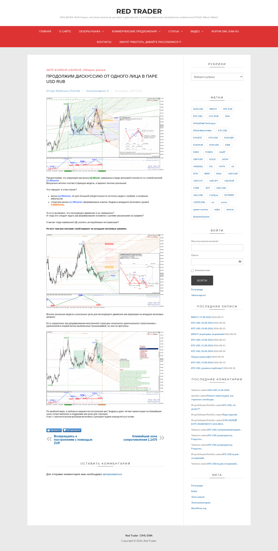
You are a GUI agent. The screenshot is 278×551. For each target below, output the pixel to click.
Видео (195, 31)
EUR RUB (198, 144)
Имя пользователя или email (204, 241)
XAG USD (221, 187)
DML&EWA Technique (204, 123)
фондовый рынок (201, 216)
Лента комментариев (200, 502)
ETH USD (213, 137)
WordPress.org (198, 508)
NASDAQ (198, 166)
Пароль (194, 255)
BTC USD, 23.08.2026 (202, 339)
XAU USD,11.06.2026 (218, 390)
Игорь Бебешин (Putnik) (63, 91)
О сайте (65, 31)
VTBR (196, 187)
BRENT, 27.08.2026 (201, 317)
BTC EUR (227, 108)
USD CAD (233, 173)
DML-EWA (146, 535)
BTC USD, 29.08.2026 (202, 328)
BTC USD (197, 116)
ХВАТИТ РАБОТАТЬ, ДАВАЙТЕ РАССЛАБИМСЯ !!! (150, 41)
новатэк (230, 209)
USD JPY (213, 180)
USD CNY (198, 180)
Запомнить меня (202, 270)
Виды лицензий (230, 414)
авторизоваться (112, 474)
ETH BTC (197, 137)
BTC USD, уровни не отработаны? (207, 368)
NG (211, 166)
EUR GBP (229, 137)
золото (224, 202)
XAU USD (198, 195)
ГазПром (213, 195)
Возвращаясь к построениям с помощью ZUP (73, 440)
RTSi (195, 173)
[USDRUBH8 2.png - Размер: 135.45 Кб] (105, 171)
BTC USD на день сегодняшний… (222, 463)
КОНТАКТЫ (104, 41)
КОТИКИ (229, 195)
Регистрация (197, 289)
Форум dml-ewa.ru (225, 31)
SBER (207, 173)
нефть (217, 209)
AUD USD (198, 108)
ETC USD (222, 130)
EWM (196, 152)
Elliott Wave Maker (202, 130)
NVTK (222, 166)
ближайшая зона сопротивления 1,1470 (140, 438)
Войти (202, 280)
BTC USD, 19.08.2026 (202, 362)
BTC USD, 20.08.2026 (202, 351)
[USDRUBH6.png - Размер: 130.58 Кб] (105, 308)
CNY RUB (214, 116)
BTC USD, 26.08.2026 (202, 322)
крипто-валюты (200, 209)
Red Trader (139, 11)
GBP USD (198, 159)
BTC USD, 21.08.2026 (202, 345)
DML (227, 116)
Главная (45, 31)
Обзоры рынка (89, 31)
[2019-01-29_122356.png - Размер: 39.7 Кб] (105, 405)
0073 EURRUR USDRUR (63, 70)
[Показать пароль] (240, 261)
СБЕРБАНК (199, 202)
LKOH (225, 159)
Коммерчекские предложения (134, 31)
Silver (219, 173)
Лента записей (197, 496)
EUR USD (214, 144)
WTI (208, 187)
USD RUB (229, 180)
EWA (227, 144)
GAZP (222, 152)
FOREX (209, 152)
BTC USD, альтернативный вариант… (224, 429)
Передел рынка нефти (201, 356)
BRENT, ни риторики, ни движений (207, 334)
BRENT (213, 108)
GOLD (212, 159)
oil (232, 166)
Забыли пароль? (198, 295)
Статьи (174, 31)
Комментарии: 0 (97, 91)
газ (212, 202)
